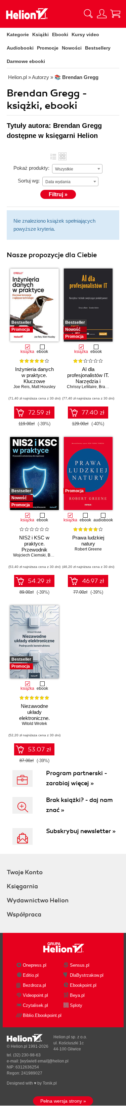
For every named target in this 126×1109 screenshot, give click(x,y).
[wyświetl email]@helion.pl (44, 1061)
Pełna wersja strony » (63, 1101)
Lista (53, 156)
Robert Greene (88, 549)
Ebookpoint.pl (83, 985)
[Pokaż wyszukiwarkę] (88, 14)
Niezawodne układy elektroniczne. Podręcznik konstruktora (34, 718)
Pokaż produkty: (31, 168)
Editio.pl (31, 975)
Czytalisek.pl (35, 1005)
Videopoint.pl (35, 995)
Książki (40, 34)
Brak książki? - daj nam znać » (79, 805)
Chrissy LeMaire (82, 386)
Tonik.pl (50, 1083)
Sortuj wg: (29, 180)
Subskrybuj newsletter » (81, 831)
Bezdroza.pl (34, 985)
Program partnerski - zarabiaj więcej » (76, 778)
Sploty (76, 1005)
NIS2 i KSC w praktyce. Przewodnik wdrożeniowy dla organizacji (34, 550)
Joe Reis (21, 386)
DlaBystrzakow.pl (86, 975)
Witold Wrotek (34, 723)
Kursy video (85, 34)
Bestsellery (98, 48)
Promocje (47, 48)
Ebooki (60, 34)
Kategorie (18, 34)
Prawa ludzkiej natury (88, 540)
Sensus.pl (79, 965)
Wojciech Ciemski (29, 555)
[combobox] (77, 168)
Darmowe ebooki (26, 61)
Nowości (72, 48)
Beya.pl (77, 995)
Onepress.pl (34, 965)
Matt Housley (43, 386)
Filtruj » (58, 194)
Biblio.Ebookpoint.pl (42, 1015)
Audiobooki (20, 48)
